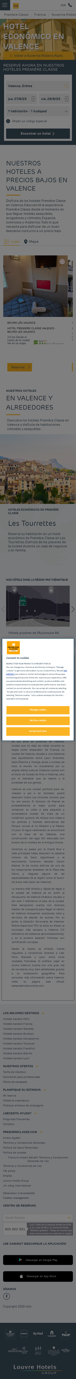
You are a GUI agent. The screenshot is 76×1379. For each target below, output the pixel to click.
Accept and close (38, 731)
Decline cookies (38, 720)
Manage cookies (38, 710)
